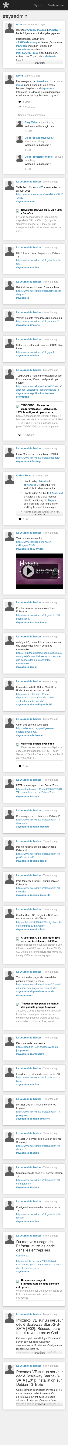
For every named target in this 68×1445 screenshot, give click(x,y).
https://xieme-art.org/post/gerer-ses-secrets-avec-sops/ (35, 730)
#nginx (52, 500)
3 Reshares (29, 107)
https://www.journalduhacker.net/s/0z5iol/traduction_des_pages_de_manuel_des (39, 986)
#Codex (41, 30)
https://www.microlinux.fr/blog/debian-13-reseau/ (38, 1215)
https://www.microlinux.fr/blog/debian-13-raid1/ (38, 261)
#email (43, 622)
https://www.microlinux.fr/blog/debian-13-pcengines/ (38, 1113)
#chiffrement (37, 735)
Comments (22, 1255)
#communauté (24, 995)
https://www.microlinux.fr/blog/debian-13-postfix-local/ (38, 616)
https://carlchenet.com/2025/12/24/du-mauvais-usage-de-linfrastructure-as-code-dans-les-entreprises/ (39, 1264)
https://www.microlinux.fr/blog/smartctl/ (37, 321)
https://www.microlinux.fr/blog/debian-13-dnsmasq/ (38, 821)
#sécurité (45, 895)
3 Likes (28, 130)
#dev (32, 201)
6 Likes (26, 101)
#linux (19, 85)
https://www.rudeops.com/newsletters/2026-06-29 (39, 196)
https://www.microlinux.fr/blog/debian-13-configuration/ (38, 1181)
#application (37, 393)
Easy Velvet (32, 122)
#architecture (37, 929)
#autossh (21, 45)
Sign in (38, 5)
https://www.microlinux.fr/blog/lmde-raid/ (38, 457)
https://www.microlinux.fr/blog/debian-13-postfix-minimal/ (38, 855)
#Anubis (44, 481)
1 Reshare (28, 434)
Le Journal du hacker (28, 181)
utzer (19, 24)
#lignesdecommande (42, 991)
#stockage (35, 461)
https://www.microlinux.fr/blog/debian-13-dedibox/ (38, 1147)
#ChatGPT (55, 30)
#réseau (49, 393)
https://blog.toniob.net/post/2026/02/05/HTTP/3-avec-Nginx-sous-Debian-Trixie (39, 790)
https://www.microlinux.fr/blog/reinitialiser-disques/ (38, 292)
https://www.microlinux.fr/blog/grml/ (35, 352)
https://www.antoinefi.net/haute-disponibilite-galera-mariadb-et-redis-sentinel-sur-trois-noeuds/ (36, 697)
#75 (41, 187)
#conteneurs (37, 1054)
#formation (22, 396)
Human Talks (42, 572)
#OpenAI (31, 30)
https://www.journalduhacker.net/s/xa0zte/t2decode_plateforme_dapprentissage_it (39, 388)
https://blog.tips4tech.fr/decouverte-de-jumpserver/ (37, 1048)
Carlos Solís (23, 475)
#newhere (42, 81)
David (19, 75)
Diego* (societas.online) (39, 156)
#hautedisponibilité (41, 704)
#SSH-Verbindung (26, 42)
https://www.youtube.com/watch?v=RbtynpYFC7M (34, 543)
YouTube (55, 572)
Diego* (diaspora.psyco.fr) (40, 137)
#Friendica (30, 484)
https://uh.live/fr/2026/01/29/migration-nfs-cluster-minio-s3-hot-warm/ (39, 923)
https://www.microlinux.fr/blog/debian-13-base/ (38, 1079)
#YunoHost (56, 493)
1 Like (28, 149)
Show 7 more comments (31, 115)
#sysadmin (47, 88)
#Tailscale (50, 56)
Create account (56, 5)
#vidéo (40, 548)
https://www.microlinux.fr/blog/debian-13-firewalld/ (38, 889)
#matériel (35, 325)
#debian (34, 267)
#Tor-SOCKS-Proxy (27, 52)
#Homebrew (23, 49)
